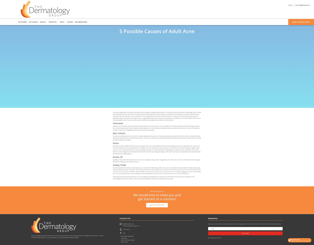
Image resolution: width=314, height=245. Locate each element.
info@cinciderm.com (128, 224)
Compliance (124, 238)
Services (42, 22)
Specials (70, 22)
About (62, 22)
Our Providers (22, 22)
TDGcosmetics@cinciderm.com (131, 226)
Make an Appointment (157, 205)
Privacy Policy (124, 242)
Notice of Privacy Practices (128, 240)
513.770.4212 (126, 229)
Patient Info (52, 22)
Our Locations (33, 22)
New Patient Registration (127, 236)
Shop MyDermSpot (81, 22)
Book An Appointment (301, 22)
